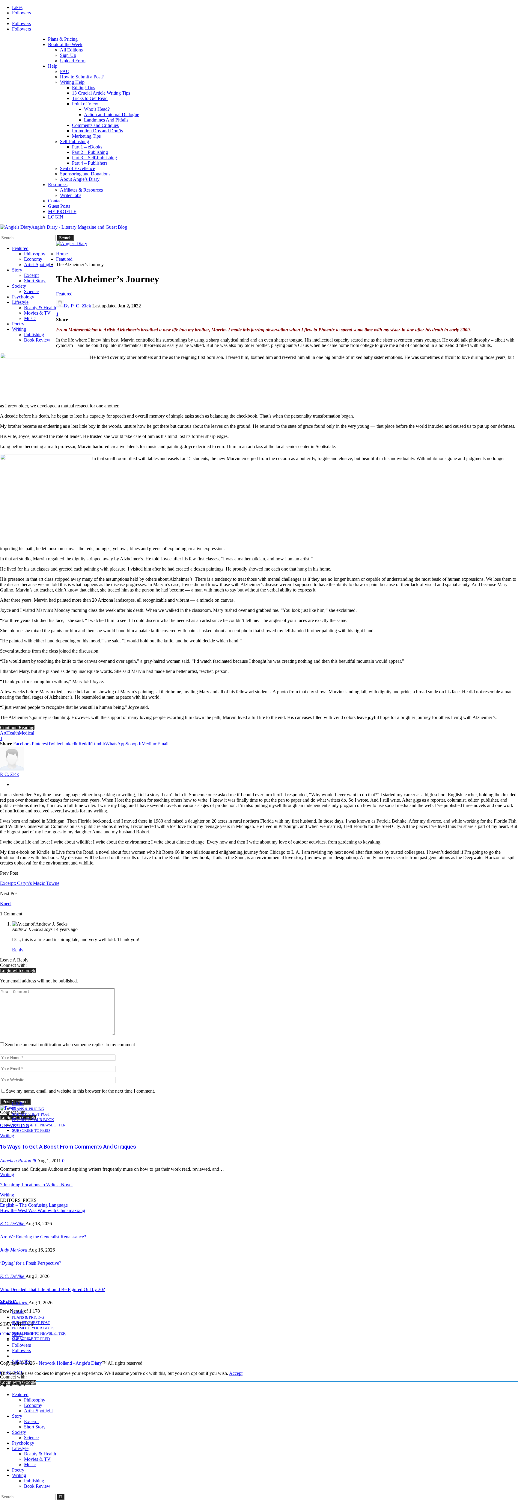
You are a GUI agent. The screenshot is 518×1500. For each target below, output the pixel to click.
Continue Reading (17, 727)
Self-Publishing (74, 141)
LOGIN (55, 216)
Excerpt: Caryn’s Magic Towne (29, 883)
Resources (57, 184)
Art (3, 732)
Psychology (23, 296)
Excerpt (31, 275)
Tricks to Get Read (90, 98)
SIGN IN (9, 1301)
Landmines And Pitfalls (106, 119)
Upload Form (72, 60)
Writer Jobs (70, 195)
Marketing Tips (86, 136)
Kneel (5, 903)
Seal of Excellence (77, 168)
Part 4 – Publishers (89, 163)
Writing (19, 329)
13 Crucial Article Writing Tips (101, 92)
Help (52, 66)
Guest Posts (59, 206)
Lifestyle (20, 302)
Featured (20, 248)
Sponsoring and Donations (85, 173)
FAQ (65, 71)
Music (30, 318)
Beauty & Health (40, 307)
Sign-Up (68, 55)
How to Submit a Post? (82, 76)
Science (31, 291)
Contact (55, 200)
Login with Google (18, 970)
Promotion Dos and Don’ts (97, 130)
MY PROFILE (62, 211)
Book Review (37, 339)
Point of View (85, 103)
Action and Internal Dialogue (111, 114)
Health (12, 732)
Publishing (34, 334)
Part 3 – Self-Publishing (94, 157)
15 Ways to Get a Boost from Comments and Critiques (68, 1146)
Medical (26, 732)
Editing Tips (83, 87)
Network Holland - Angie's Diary (70, 1363)
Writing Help (72, 82)
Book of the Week (65, 44)
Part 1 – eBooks (87, 146)
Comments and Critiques (95, 125)
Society (19, 286)
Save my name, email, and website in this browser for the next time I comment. (80, 1090)
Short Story (35, 280)
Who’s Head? (97, 109)
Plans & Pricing (63, 39)
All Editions (71, 49)
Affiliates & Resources (81, 189)
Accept (236, 1373)
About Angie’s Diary (80, 179)
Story (17, 269)
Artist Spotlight (38, 264)
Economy (33, 259)
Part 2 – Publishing (90, 152)
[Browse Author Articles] (12, 768)
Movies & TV (37, 313)
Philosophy (34, 253)
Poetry (18, 323)
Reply (17, 949)
